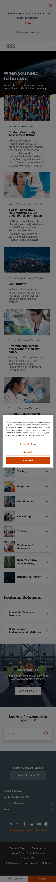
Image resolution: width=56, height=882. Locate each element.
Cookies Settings (28, 444)
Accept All (28, 460)
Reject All (28, 452)
